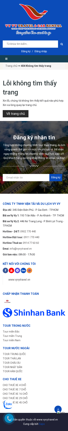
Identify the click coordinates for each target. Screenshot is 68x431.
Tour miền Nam (11, 340)
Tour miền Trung (12, 335)
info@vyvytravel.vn (21, 248)
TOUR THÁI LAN (12, 358)
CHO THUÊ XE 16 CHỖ (15, 393)
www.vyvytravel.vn (19, 279)
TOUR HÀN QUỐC (12, 371)
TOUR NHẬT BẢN (12, 367)
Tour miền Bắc (11, 331)
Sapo (42, 423)
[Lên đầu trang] (58, 409)
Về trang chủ (15, 114)
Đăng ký (25, 51)
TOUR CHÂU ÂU (11, 362)
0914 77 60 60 (31, 242)
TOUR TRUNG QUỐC (14, 354)
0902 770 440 (28, 231)
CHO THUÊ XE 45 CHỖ (15, 402)
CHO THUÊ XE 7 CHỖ (14, 389)
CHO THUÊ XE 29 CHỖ (15, 398)
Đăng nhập (40, 51)
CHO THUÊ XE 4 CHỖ (14, 385)
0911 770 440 (31, 237)
